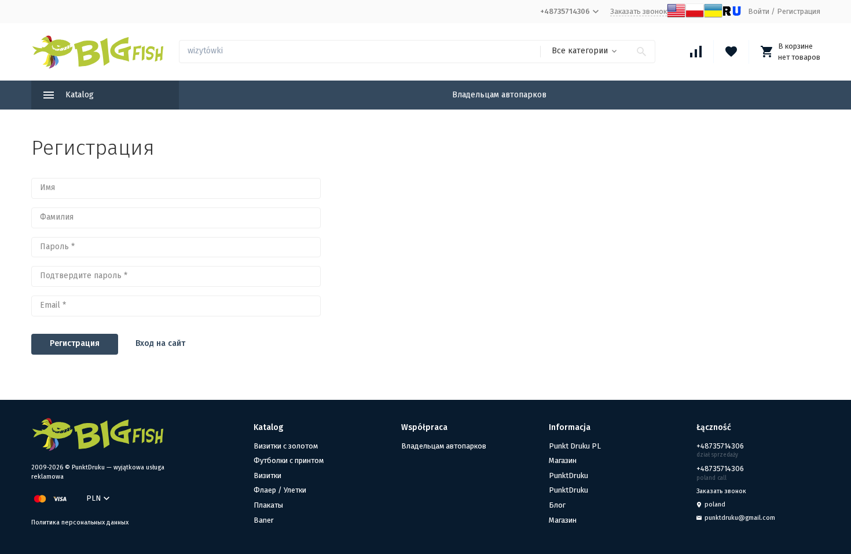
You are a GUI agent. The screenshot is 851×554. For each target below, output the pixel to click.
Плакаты (268, 505)
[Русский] (731, 17)
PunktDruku (568, 475)
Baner (264, 520)
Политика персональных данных (80, 522)
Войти (758, 11)
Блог (557, 505)
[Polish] (694, 17)
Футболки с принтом (289, 460)
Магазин (563, 460)
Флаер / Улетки (280, 490)
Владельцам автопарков (499, 95)
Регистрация (798, 11)
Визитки (267, 475)
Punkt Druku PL (575, 446)
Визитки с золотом (286, 446)
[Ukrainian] (713, 17)
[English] (676, 17)
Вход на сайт (160, 343)
